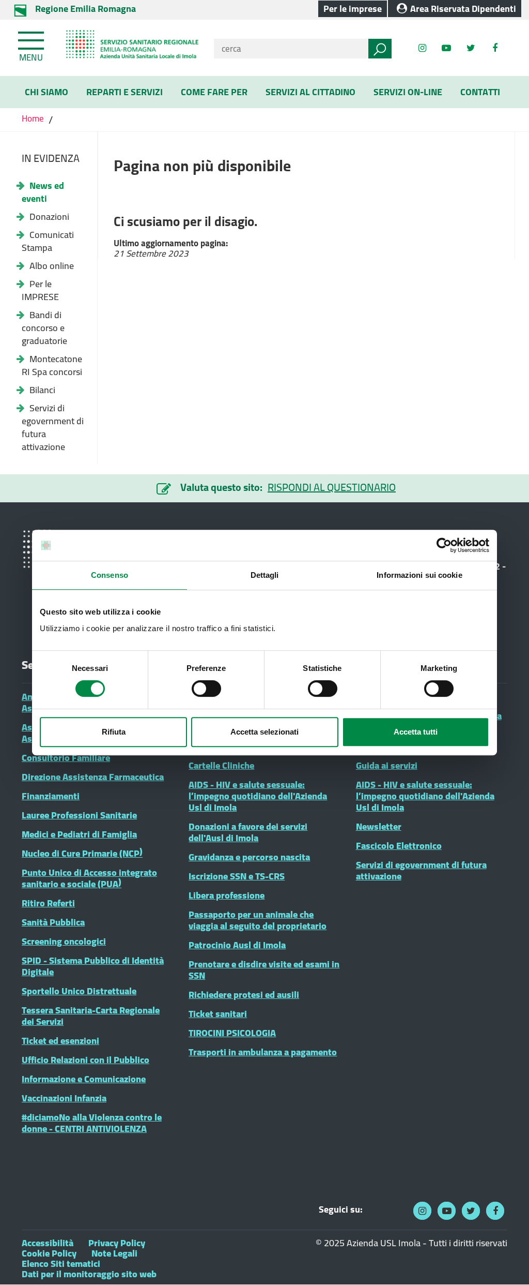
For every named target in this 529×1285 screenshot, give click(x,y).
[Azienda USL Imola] (128, 48)
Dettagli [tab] (265, 575)
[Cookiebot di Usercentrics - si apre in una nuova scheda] (444, 545)
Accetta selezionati (264, 731)
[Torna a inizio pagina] (507, 1263)
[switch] (206, 688)
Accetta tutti (416, 731)
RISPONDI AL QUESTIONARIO (332, 487)
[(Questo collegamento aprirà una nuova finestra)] (495, 48)
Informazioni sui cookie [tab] (419, 575)
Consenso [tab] (109, 575)
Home (34, 118)
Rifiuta (114, 731)
